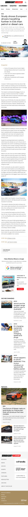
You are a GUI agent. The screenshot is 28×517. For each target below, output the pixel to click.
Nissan (18, 92)
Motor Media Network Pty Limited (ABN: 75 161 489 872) (14, 503)
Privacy (3, 494)
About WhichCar (6, 486)
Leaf (10, 232)
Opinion (3, 472)
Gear (21, 9)
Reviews (8, 9)
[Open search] (25, 2)
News (2, 9)
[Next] (26, 9)
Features (4, 476)
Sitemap (3, 498)
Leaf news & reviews (12, 242)
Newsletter (5, 479)
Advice (3, 466)
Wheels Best (15, 9)
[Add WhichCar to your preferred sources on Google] (14, 268)
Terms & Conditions (5, 492)
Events (3, 469)
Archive (3, 483)
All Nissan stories (11, 238)
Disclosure (3, 496)
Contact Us (3, 500)
